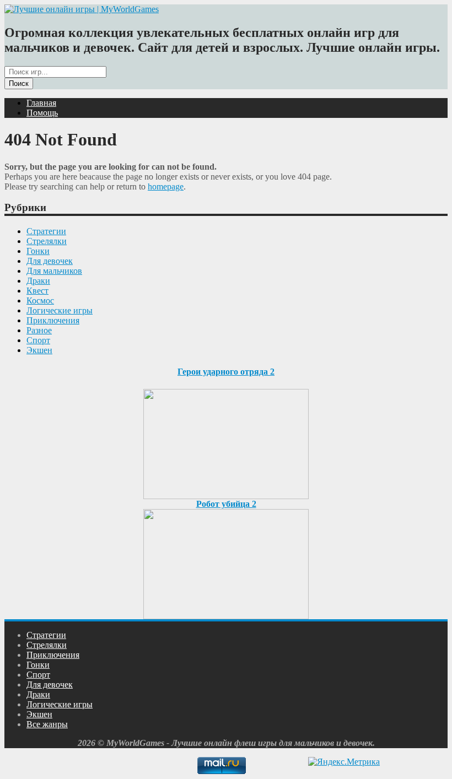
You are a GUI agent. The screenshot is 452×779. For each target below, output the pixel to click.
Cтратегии (46, 231)
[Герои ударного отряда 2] (226, 441)
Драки (38, 280)
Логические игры (59, 310)
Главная (41, 102)
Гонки (38, 251)
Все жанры (47, 724)
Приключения (52, 320)
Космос (40, 300)
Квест (37, 290)
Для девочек (49, 261)
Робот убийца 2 (226, 503)
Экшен (39, 350)
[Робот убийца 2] (226, 561)
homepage (166, 186)
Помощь (42, 112)
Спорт (38, 340)
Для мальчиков (54, 270)
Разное (39, 330)
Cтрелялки (46, 241)
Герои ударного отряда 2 (226, 371)
